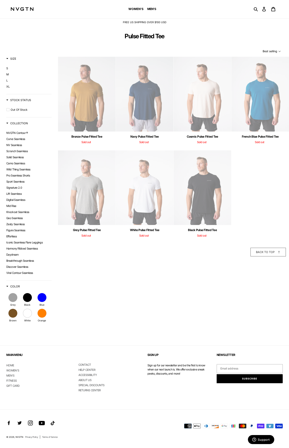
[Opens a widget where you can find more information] (261, 440)
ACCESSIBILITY (87, 375)
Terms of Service (49, 437)
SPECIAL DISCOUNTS (91, 385)
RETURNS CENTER (89, 390)
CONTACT (84, 364)
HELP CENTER (86, 369)
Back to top (265, 252)
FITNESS (11, 380)
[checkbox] (27, 68)
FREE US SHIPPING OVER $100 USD (144, 22)
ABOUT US (84, 380)
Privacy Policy (31, 437)
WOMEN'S (12, 370)
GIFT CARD (13, 385)
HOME (10, 365)
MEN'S (10, 375)
